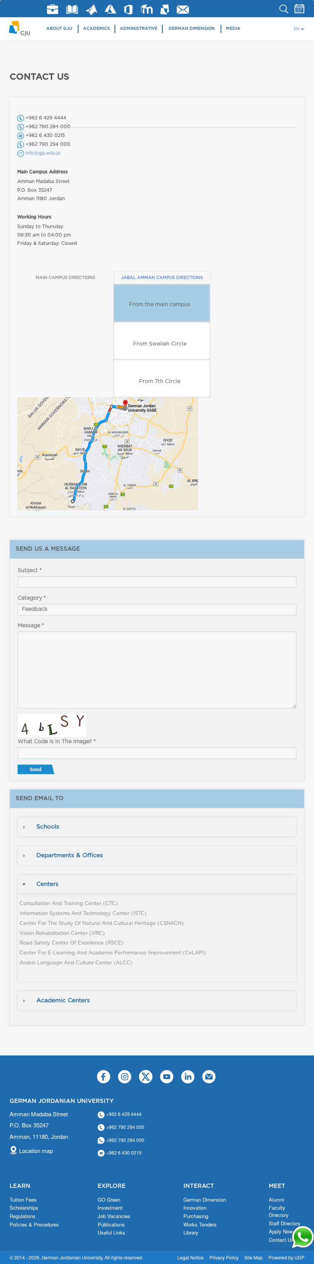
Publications (111, 1224)
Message (31, 625)
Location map (36, 1151)
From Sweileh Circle (159, 344)
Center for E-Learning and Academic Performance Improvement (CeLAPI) (113, 953)
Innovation (194, 1207)
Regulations (23, 1216)
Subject (30, 570)
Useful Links (111, 1232)
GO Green (109, 1199)
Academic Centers (63, 1000)
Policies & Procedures (34, 1224)
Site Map (253, 1257)
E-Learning (147, 9)
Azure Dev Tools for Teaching (110, 9)
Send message (37, 771)
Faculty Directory (279, 1211)
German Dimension (191, 28)
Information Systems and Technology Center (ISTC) (83, 913)
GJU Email (183, 9)
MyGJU (165, 9)
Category (32, 598)
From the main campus (159, 304)
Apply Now (281, 1231)
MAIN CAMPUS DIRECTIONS (65, 278)
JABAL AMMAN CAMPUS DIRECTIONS (162, 278)
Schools (47, 827)
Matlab (91, 9)
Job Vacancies (114, 1216)
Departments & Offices (69, 855)
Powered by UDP (286, 1257)
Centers (47, 884)
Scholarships (24, 1207)
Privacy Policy (224, 1257)
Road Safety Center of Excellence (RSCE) (72, 943)
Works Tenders (200, 1224)
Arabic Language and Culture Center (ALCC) (76, 963)
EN (297, 29)
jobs (52, 9)
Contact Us (281, 1239)
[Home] (22, 28)
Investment (110, 1207)
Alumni (276, 1199)
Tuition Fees (23, 1199)
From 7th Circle (159, 381)
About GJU (59, 28)
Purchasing (195, 1216)
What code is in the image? (57, 741)
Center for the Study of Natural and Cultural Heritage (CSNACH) (102, 923)
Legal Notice (190, 1257)
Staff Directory (285, 1223)
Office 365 (128, 10)
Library (72, 9)
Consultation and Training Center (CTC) (69, 903)
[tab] (157, 827)
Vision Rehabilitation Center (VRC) (62, 933)
